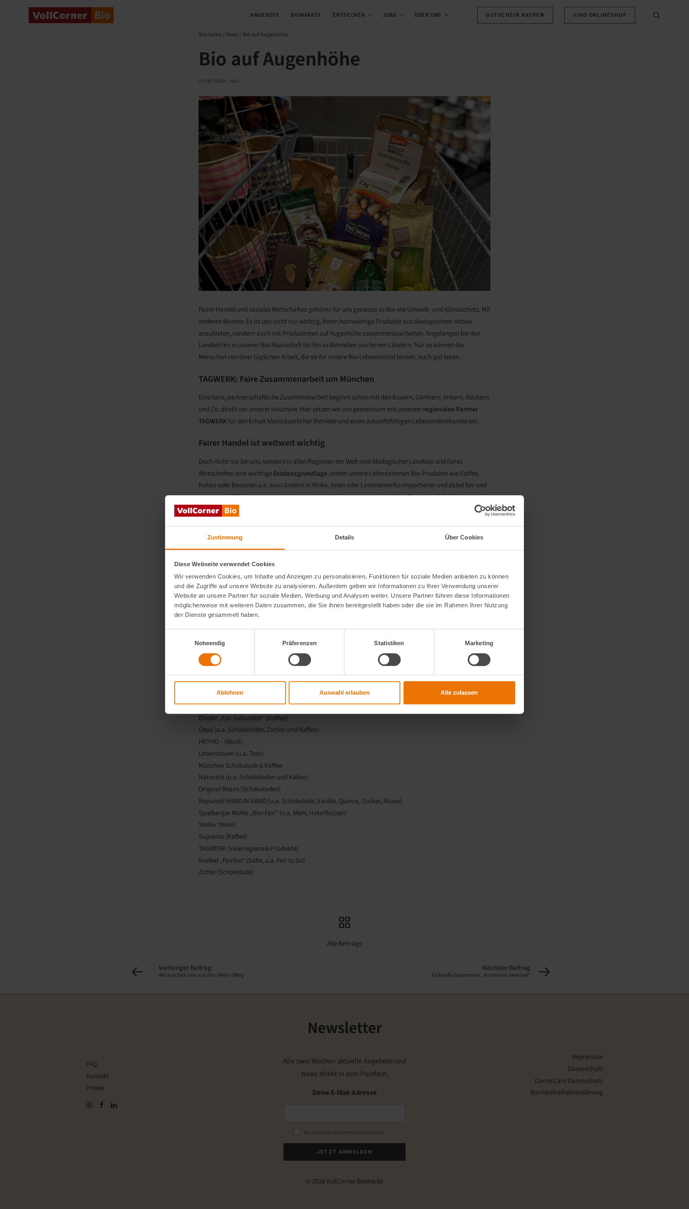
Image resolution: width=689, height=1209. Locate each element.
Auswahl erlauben (344, 692)
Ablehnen (230, 692)
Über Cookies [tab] (464, 537)
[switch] (299, 659)
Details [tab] (344, 537)
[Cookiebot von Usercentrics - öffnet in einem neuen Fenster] (480, 511)
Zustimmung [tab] (225, 537)
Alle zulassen (459, 692)
